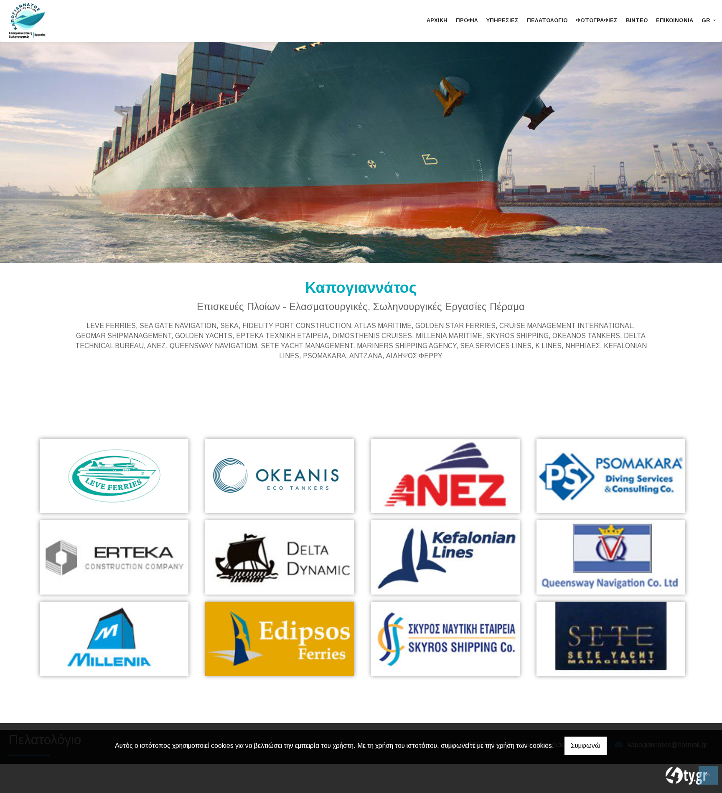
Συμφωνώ (585, 745)
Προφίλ (467, 20)
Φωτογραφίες (597, 20)
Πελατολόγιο (547, 20)
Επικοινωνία (674, 20)
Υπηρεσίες (502, 20)
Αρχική (437, 20)
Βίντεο (637, 20)
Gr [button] (707, 20)
